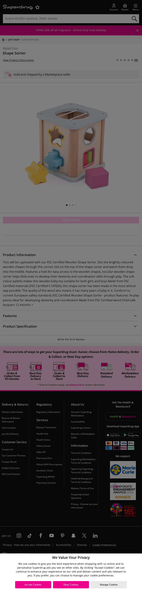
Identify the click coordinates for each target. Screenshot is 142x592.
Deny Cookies (70, 584)
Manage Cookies (109, 584)
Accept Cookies (33, 584)
